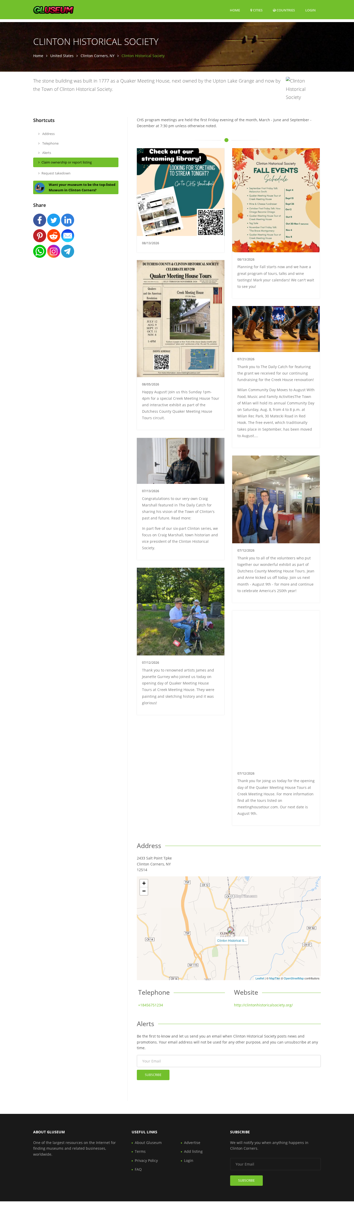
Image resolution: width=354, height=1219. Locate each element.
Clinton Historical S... (231, 940)
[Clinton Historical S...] (230, 930)
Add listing (193, 1151)
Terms (140, 1151)
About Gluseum (148, 1142)
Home (235, 10)
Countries (285, 10)
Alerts (46, 152)
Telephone (50, 143)
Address (48, 133)
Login (310, 10)
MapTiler (274, 978)
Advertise (192, 1142)
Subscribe (153, 1075)
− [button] (144, 891)
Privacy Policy (146, 1160)
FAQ (138, 1169)
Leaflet (260, 978)
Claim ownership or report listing (66, 162)
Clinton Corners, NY (98, 55)
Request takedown (55, 173)
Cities (257, 10)
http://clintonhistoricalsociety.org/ (263, 1005)
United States (62, 55)
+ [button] (144, 883)
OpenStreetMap (294, 978)
